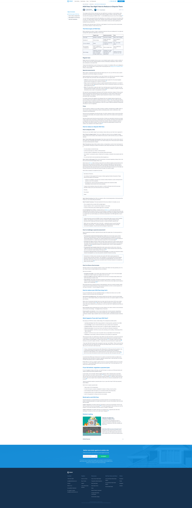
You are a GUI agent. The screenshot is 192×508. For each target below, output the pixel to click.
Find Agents (121, 1)
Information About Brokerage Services (106, 502)
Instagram (121, 483)
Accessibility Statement (71, 488)
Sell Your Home (84, 478)
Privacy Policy (83, 502)
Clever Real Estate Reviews (84, 486)
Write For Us (69, 485)
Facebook (121, 478)
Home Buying (82, 1)
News (92, 488)
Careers (68, 483)
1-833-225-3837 (70, 478)
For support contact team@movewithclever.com (72, 491)
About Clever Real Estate (96, 478)
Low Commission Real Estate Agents (110, 479)
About (87, 1)
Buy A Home (83, 481)
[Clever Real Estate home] (70, 1)
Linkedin (121, 485)
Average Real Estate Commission (95, 493)
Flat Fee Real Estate (109, 486)
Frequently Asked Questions (96, 481)
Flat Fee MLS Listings (95, 496)
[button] (90, 456)
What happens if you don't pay (74, 17)
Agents (82, 483)
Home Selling (77, 1)
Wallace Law (107, 209)
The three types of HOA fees (74, 14)
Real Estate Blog (85, 4)
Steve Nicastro (102, 9)
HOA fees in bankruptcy (73, 19)
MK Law (90, 162)
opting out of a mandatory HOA (117, 66)
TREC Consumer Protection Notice (95, 502)
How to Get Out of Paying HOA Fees (100, 4)
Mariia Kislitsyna (89, 9)
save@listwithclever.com (72, 481)
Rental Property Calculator (96, 490)
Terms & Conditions (88, 502)
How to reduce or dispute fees (74, 15)
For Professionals (93, 1)
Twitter (120, 481)
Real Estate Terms (94, 485)
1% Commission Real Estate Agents (110, 483)
